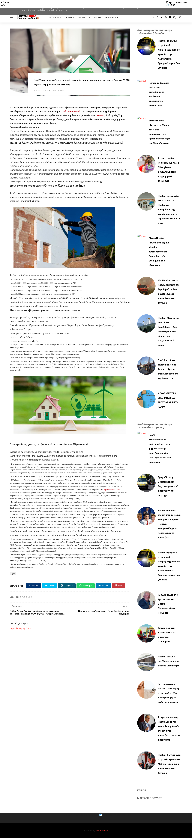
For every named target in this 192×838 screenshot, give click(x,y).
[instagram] (157, 17)
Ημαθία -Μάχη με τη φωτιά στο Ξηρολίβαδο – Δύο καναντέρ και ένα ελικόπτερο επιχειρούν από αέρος (168, 331)
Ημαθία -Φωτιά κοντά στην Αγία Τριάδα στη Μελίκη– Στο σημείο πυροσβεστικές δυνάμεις (169, 764)
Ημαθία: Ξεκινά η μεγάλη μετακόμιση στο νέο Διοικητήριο (168, 661)
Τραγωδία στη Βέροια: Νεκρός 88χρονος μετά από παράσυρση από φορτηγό (168, 486)
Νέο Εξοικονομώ (71, 111)
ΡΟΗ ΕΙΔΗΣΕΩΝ (55, 17)
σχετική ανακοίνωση (112, 489)
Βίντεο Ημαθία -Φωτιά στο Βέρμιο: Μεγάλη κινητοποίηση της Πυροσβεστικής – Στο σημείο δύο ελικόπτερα (159, 252)
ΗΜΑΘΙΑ (70, 17)
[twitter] (162, 17)
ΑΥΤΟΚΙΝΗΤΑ (95, 17)
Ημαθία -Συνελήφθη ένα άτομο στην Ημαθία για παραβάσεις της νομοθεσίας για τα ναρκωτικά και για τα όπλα (169, 209)
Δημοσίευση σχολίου (20, 628)
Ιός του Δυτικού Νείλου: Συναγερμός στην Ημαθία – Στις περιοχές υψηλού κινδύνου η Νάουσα (168, 693)
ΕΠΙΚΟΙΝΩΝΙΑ (111, 17)
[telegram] (170, 17)
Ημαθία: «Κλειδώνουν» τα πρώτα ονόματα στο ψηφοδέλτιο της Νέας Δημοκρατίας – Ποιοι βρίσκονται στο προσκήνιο (160, 449)
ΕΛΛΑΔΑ (81, 17)
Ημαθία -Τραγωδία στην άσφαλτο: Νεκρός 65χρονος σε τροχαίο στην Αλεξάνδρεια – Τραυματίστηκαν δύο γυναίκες (169, 54)
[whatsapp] (166, 17)
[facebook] (153, 17)
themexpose (102, 830)
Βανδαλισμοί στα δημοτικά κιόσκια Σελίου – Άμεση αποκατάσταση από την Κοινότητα (168, 369)
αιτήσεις (100, 115)
